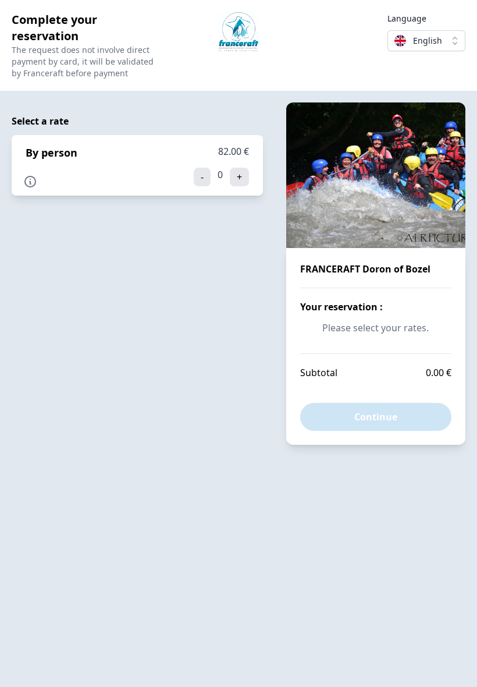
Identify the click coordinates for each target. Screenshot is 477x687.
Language (406, 18)
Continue (375, 416)
